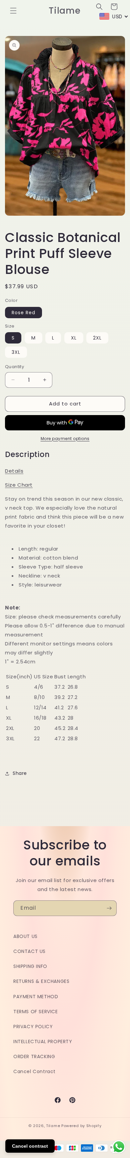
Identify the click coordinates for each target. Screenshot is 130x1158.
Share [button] (20, 773)
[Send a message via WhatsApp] (119, 1147)
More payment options (65, 438)
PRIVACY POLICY (33, 1026)
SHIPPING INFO (30, 966)
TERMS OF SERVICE (35, 1011)
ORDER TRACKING (34, 1056)
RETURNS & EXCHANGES (41, 981)
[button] (13, 10)
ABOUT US (25, 936)
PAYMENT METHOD (35, 996)
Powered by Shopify (81, 1125)
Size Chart (19, 484)
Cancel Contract (34, 1071)
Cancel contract (30, 1146)
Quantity (14, 366)
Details (14, 470)
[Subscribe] (109, 908)
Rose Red (23, 312)
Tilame (53, 1125)
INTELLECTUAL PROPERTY (42, 1041)
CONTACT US (29, 951)
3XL (16, 352)
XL (74, 338)
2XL (97, 338)
